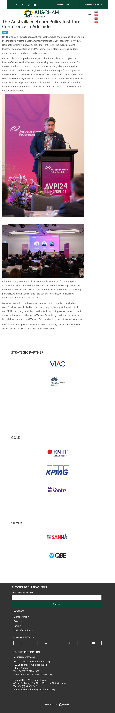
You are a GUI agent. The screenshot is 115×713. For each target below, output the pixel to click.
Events (16, 621)
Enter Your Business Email (22, 592)
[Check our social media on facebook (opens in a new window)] (17, 5)
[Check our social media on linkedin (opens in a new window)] (23, 5)
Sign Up (56, 604)
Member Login (62, 4)
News (16, 625)
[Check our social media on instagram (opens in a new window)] (29, 5)
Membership (20, 616)
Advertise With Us (93, 4)
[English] (96, 11)
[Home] (41, 14)
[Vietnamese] (96, 15)
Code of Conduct (22, 630)
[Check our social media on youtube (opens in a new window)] (35, 5)
